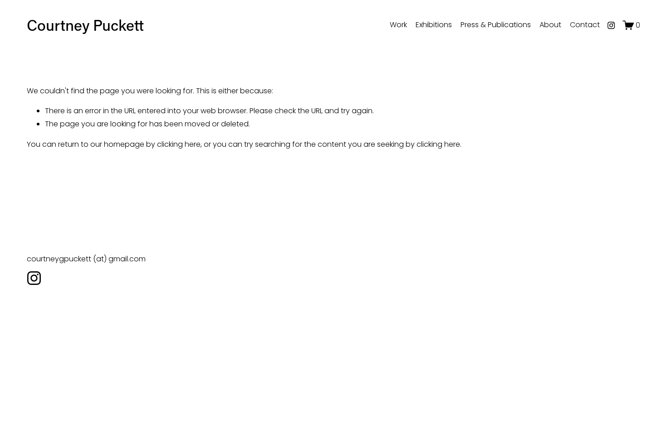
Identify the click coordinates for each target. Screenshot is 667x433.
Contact (585, 24)
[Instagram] (611, 25)
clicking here (179, 144)
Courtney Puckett (85, 25)
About (550, 24)
